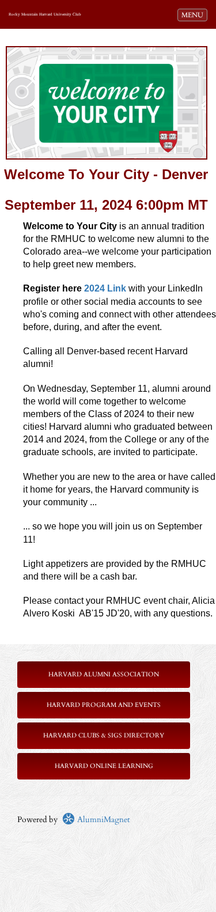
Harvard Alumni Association (103, 674)
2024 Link (105, 288)
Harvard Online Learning (104, 766)
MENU (194, 15)
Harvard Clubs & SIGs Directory (103, 735)
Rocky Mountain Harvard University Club (45, 14)
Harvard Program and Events (104, 705)
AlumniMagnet (102, 819)
